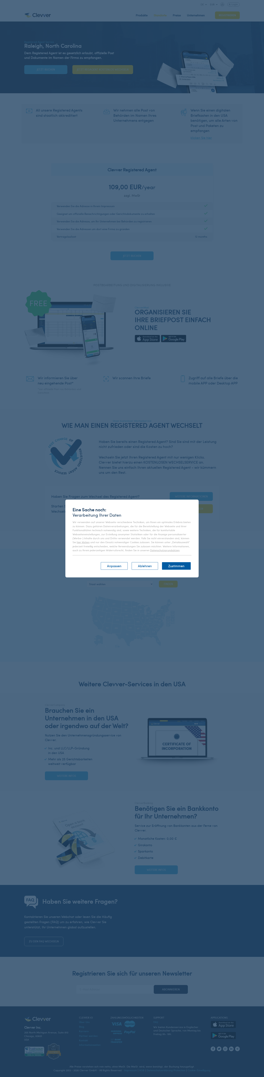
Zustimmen (176, 566)
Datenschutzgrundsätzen (165, 550)
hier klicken (83, 542)
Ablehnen (145, 566)
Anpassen (114, 566)
